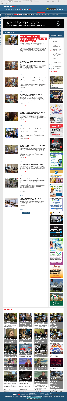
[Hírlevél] (60, 9)
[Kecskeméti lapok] (17, 1)
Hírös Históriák (37, 14)
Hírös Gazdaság (45, 14)
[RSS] (58, 9)
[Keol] (37, 1)
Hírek (21, 58)
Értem (39, 398)
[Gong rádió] (31, 1)
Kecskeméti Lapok (54, 14)
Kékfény (21, 12)
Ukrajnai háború (9, 14)
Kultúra (16, 12)
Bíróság (21, 195)
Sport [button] (12, 12)
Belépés (48, 1)
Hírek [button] (5, 12)
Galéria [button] (26, 12)
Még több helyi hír (7, 389)
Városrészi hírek (9, 16)
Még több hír (26, 212)
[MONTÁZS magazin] (4, 3)
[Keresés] (63, 9)
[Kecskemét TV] (10, 1)
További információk (32, 398)
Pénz (8, 12)
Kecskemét (22, 209)
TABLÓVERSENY (32, 12)
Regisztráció (54, 1)
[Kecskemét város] (62, 1)
